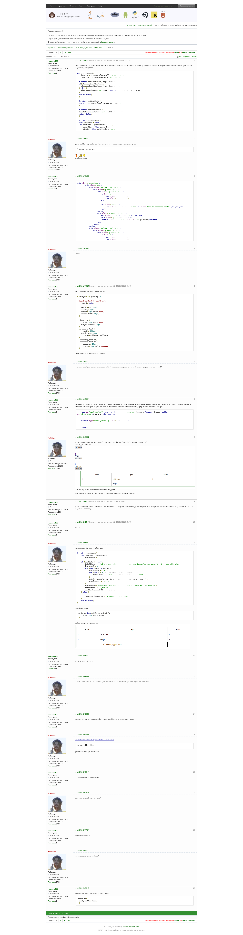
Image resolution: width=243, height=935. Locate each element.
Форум (51, 6)
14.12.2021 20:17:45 (82, 677)
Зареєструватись (107, 42)
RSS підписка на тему (188, 57)
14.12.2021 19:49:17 (82, 286)
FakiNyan (52, 139)
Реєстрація (91, 6)
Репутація (51, 73)
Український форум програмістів (60, 48)
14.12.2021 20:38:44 (82, 772)
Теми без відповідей (144, 25)
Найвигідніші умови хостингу (164, 6)
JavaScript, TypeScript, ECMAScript (88, 48)
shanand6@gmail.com (131, 927)
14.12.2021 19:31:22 (82, 176)
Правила (72, 6)
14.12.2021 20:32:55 (82, 735)
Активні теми (131, 25)
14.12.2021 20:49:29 (82, 851)
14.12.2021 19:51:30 (82, 362)
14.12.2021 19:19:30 (82, 139)
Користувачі (62, 6)
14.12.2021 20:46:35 (82, 793)
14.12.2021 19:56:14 (82, 399)
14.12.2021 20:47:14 (82, 830)
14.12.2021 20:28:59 (82, 714)
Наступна (67, 52)
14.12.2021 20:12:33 (82, 501)
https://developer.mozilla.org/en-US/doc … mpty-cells (94, 740)
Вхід (100, 6)
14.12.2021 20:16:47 (82, 656)
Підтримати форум (186, 6)
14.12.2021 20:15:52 (82, 543)
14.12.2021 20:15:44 (82, 522)
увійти (176, 52)
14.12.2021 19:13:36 (82, 60)
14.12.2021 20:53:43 (82, 888)
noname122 (53, 61)
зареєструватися (188, 52)
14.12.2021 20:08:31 (82, 437)
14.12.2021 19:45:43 (82, 249)
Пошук (81, 6)
